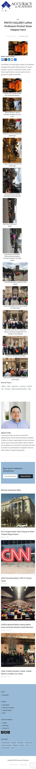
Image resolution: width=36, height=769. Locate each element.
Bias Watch (6, 705)
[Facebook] (2, 732)
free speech (20, 742)
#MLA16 (4, 386)
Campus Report (7, 710)
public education (6, 748)
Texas (29, 388)
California (15, 745)
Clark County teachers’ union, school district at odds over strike (16, 672)
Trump (26, 745)
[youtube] (5, 732)
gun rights (29, 386)
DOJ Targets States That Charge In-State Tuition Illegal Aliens (17, 533)
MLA (18, 19)
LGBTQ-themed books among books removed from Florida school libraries (17, 626)
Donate (5, 723)
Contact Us (6, 728)
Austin (8, 386)
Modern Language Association (19, 388)
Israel (12, 748)
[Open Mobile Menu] (5, 10)
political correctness (6, 745)
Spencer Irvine (24, 36)
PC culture (21, 745)
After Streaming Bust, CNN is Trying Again (16, 579)
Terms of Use (13, 764)
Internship (5, 725)
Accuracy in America (8, 707)
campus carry (15, 386)
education (13, 742)
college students (6, 742)
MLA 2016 (7, 388)
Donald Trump (28, 742)
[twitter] (8, 732)
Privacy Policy (23, 764)
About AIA (5, 695)
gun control (22, 386)
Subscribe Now (26, 476)
